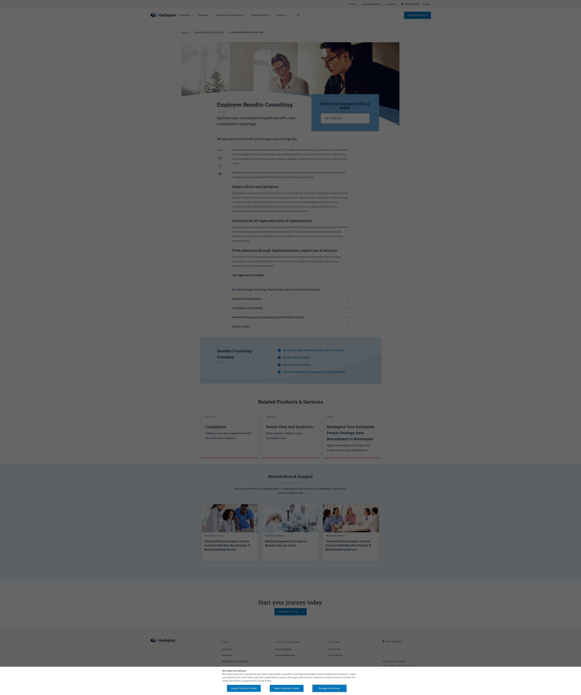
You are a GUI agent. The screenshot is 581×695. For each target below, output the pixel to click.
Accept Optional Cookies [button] (244, 688)
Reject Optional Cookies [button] (286, 688)
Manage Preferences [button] (329, 688)
